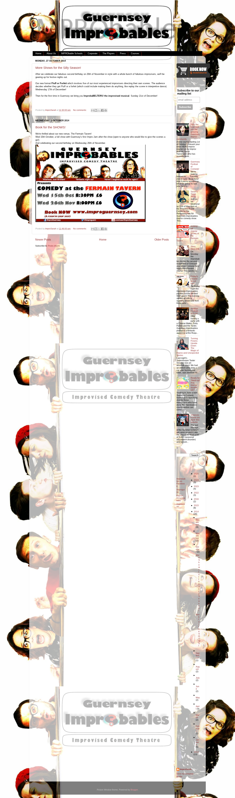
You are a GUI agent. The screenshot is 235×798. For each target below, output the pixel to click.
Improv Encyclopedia (181, 498)
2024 (196, 480)
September (198, 655)
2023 (196, 486)
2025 (196, 474)
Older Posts (161, 239)
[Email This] (92, 110)
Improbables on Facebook (181, 482)
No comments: (80, 110)
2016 (196, 499)
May (198, 697)
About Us (51, 53)
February (198, 728)
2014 (196, 511)
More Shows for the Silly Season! (58, 67)
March (197, 716)
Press (123, 53)
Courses (135, 53)
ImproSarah (185, 769)
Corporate (92, 53)
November (198, 535)
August (198, 668)
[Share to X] (99, 110)
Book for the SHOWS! (50, 127)
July (198, 678)
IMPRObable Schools (72, 53)
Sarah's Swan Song (194, 193)
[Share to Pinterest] (105, 110)
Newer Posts (43, 239)
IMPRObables (109, 29)
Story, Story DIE (195, 247)
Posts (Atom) (54, 246)
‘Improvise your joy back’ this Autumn (195, 418)
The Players (109, 53)
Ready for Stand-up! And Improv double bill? (195, 384)
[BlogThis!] (96, 110)
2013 (196, 752)
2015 (196, 505)
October (197, 549)
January (197, 742)
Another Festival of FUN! (194, 310)
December (198, 522)
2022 (196, 493)
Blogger (134, 790)
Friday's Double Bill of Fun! (194, 280)
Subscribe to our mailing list (188, 92)
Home (38, 53)
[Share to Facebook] (102, 110)
